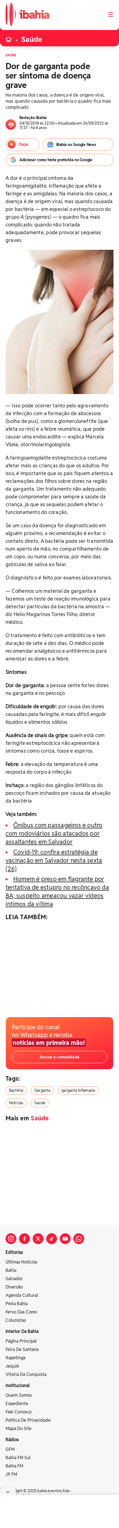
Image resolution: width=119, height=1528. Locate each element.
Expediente (17, 1403)
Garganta (42, 1090)
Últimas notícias (21, 1262)
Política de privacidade (28, 1420)
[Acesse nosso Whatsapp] (78, 1238)
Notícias (16, 1102)
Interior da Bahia (22, 1331)
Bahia (11, 1270)
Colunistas (16, 1320)
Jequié (12, 1366)
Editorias (14, 1252)
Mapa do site (19, 1428)
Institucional (18, 1385)
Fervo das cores (21, 1312)
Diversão (14, 1287)
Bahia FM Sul (18, 1458)
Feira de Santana (22, 1349)
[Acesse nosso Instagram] (11, 1238)
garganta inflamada (78, 1090)
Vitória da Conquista (26, 1374)
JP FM (11, 1474)
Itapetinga (15, 1358)
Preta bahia (17, 1304)
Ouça (23, 144)
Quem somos (19, 1395)
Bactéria (16, 1090)
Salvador (14, 1279)
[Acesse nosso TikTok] (51, 1238)
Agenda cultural (22, 1295)
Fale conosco (19, 1412)
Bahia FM (14, 1466)
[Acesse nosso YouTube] (65, 1238)
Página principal (21, 1341)
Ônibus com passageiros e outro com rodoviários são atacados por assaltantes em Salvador (54, 833)
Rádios (12, 1440)
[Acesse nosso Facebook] (24, 1238)
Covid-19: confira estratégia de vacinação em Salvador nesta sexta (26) (54, 860)
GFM (10, 1449)
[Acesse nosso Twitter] (38, 1238)
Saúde (31, 39)
